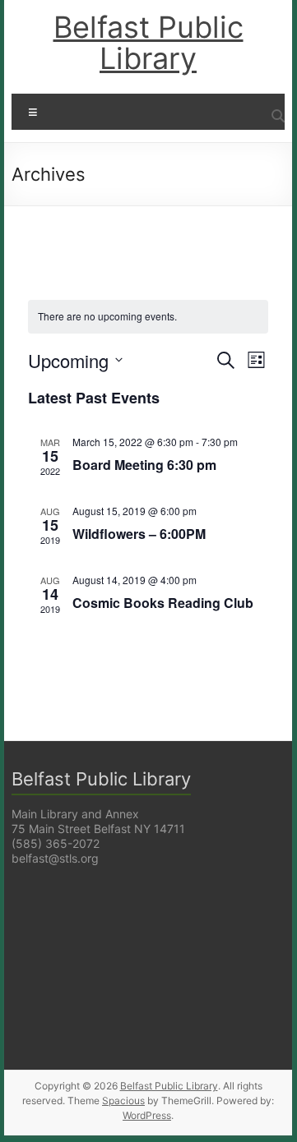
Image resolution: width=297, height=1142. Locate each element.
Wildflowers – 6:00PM (139, 533)
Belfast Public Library (148, 42)
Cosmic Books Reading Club (162, 602)
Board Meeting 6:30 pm (144, 464)
